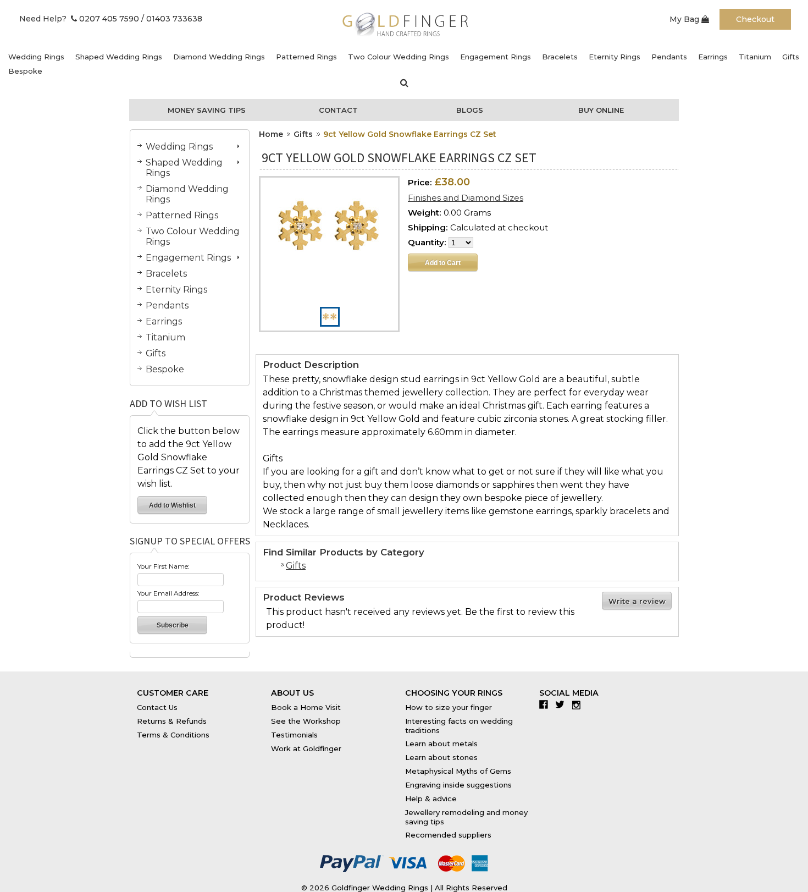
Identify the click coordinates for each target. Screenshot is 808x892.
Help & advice (431, 798)
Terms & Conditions (173, 734)
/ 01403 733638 (171, 19)
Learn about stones (441, 757)
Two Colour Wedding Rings (398, 56)
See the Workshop (306, 721)
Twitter (562, 704)
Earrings (713, 56)
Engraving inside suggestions (458, 784)
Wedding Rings (36, 56)
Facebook (546, 704)
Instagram (579, 704)
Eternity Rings (614, 56)
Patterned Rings (306, 56)
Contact (338, 110)
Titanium (755, 56)
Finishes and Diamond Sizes (465, 197)
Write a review (637, 601)
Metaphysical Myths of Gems (458, 771)
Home (271, 134)
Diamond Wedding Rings (219, 56)
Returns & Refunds (172, 721)
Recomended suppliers (448, 834)
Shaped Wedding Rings (118, 56)
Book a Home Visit (306, 707)
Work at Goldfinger (306, 748)
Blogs (469, 110)
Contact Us (157, 707)
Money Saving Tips (207, 110)
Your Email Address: (168, 593)
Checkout (755, 19)
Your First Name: (163, 566)
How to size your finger (448, 707)
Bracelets (560, 56)
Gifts (790, 56)
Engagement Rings (495, 56)
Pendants (669, 56)
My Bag (685, 19)
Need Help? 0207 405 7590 (79, 19)
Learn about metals (441, 743)
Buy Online (601, 110)
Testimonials (294, 734)
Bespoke (25, 71)
